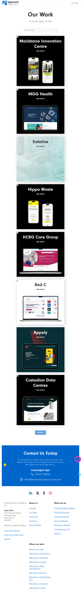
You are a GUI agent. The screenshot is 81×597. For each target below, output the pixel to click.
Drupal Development (61, 517)
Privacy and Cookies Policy (14, 535)
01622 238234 (40, 474)
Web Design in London (37, 588)
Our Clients (33, 512)
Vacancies (33, 521)
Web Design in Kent (36, 549)
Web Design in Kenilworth (38, 584)
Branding (57, 534)
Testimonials (33, 517)
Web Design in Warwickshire (39, 554)
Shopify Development (62, 512)
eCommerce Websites (62, 525)
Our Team (32, 508)
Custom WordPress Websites (64, 508)
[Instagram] (50, 493)
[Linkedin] (30, 493)
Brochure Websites (61, 521)
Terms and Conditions (12, 531)
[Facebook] (44, 493)
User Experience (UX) (62, 529)
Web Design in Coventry (38, 562)
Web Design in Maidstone (38, 558)
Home (41, 21)
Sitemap (7, 539)
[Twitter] (37, 493)
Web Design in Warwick (37, 573)
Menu (76, 3)
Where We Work (35, 525)
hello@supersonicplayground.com (40, 479)
